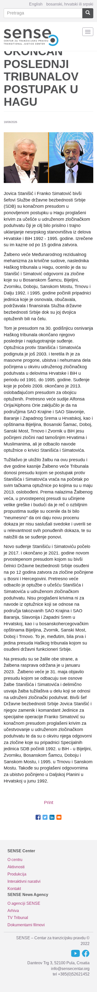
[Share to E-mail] (58, 817)
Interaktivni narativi (24, 881)
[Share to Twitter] (45, 817)
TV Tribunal (17, 918)
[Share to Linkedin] (51, 817)
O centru (14, 860)
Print (48, 802)
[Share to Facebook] (38, 817)
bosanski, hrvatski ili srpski (69, 4)
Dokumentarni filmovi (26, 925)
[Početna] (31, 36)
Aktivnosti (16, 867)
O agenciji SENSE (23, 903)
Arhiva (13, 910)
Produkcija (16, 874)
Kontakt (14, 888)
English (36, 4)
